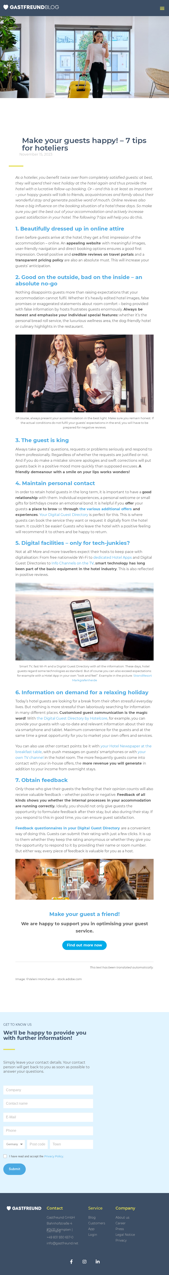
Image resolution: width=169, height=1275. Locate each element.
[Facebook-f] (71, 1262)
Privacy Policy (53, 1156)
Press (120, 1229)
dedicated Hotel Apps (112, 557)
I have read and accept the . (36, 1156)
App (91, 1229)
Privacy (121, 1240)
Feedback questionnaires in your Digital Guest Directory (67, 828)
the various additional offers (105, 509)
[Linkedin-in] (98, 1262)
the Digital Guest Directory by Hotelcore (71, 718)
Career (121, 1223)
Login (92, 1235)
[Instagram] (84, 1262)
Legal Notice (125, 1235)
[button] (162, 8)
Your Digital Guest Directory (64, 515)
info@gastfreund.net (62, 1243)
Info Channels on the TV (72, 563)
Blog (92, 1217)
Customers (96, 1223)
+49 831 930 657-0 (60, 1237)
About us (122, 1217)
